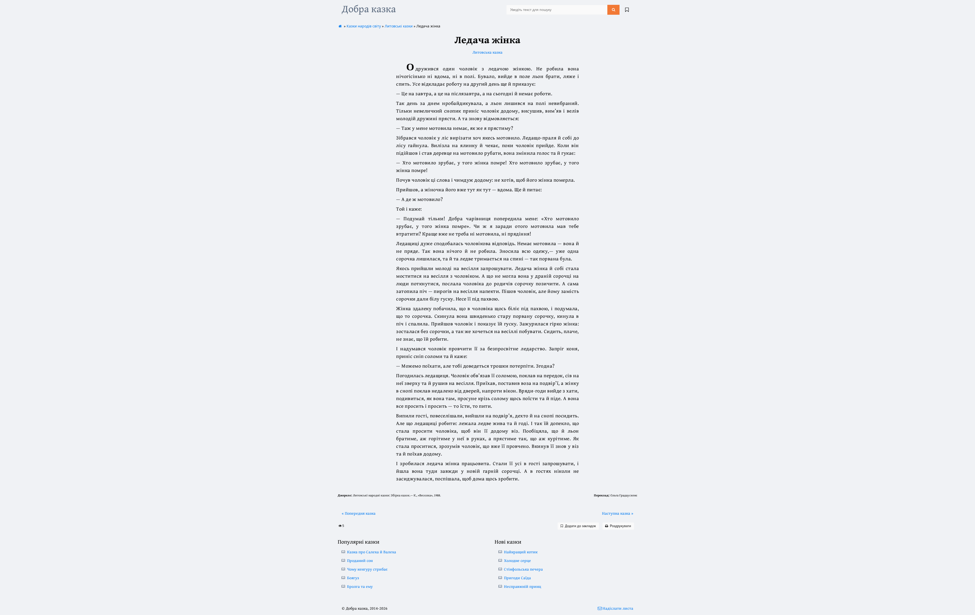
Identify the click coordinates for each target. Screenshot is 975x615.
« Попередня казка (359, 513)
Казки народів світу (364, 26)
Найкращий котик (521, 552)
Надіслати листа (618, 608)
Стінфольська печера (523, 569)
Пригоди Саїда (517, 578)
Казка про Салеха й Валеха (371, 552)
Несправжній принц (522, 586)
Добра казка (369, 8)
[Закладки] (627, 9)
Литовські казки (399, 26)
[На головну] (340, 26)
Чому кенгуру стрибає (367, 569)
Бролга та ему (360, 586)
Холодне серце (517, 560)
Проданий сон (360, 560)
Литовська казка (487, 52)
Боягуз (353, 578)
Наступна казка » (617, 513)
